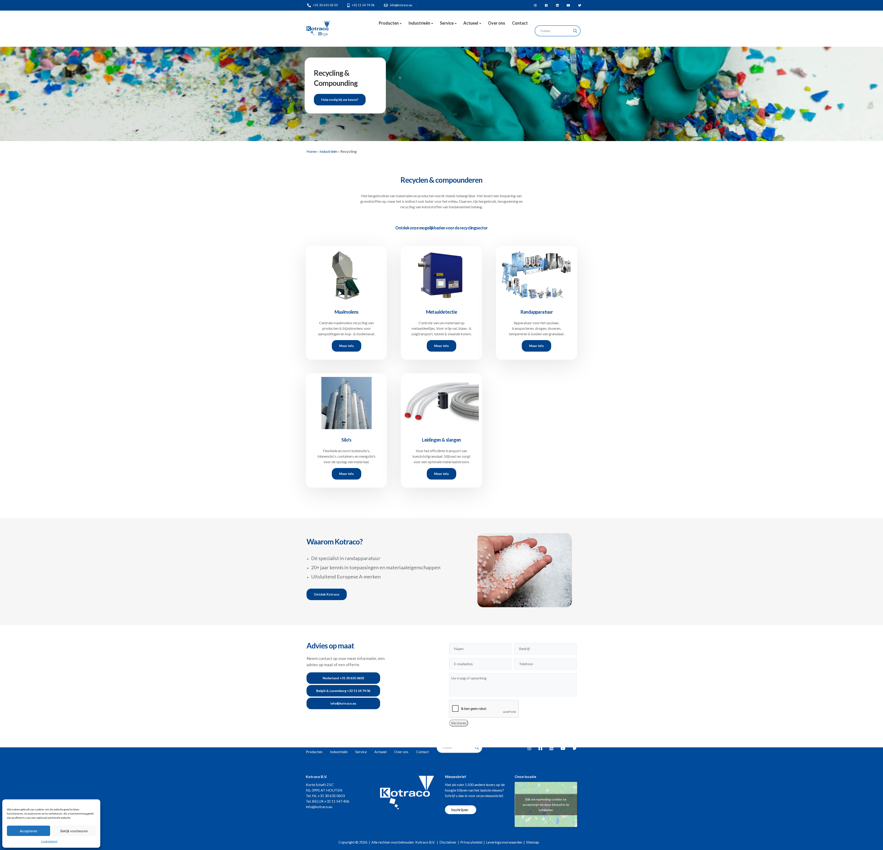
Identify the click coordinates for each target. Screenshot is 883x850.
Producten (389, 23)
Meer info (346, 346)
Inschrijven (459, 809)
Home (311, 151)
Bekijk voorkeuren (74, 831)
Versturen (458, 723)
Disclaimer (447, 842)
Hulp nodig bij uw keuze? (339, 99)
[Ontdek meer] (346, 273)
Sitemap (532, 842)
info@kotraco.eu (319, 806)
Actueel (470, 23)
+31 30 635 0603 (331, 795)
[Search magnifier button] (575, 31)
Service (447, 23)
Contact (520, 23)
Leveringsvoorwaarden (504, 842)
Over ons (496, 23)
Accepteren (28, 831)
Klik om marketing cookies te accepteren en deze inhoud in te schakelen (546, 804)
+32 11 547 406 (336, 801)
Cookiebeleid (49, 841)
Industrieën (419, 23)
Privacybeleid (471, 842)
